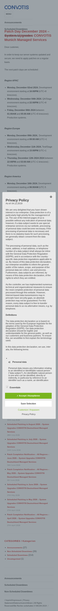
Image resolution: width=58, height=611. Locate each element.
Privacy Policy (28, 414)
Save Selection (28, 403)
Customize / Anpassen (28, 410)
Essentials (15, 387)
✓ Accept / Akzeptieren (28, 396)
